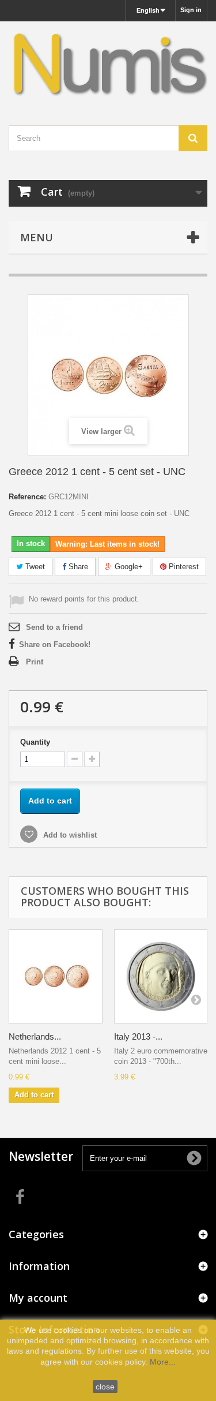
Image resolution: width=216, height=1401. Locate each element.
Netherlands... (35, 1036)
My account (38, 1298)
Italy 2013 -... (138, 1036)
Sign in (191, 9)
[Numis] (108, 63)
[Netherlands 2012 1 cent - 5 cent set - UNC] (56, 976)
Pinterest (182, 566)
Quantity (35, 742)
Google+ (127, 566)
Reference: (27, 496)
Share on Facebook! (54, 644)
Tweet (34, 566)
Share (77, 566)
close (105, 1386)
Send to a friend (54, 627)
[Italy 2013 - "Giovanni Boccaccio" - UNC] (161, 976)
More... (163, 1361)
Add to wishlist (69, 835)
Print (34, 661)
